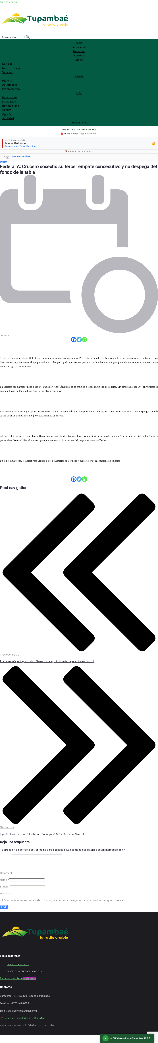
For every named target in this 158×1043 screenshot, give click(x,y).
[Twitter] (79, 339)
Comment (6, 873)
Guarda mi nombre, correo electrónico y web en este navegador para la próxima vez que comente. (64, 900)
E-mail (5, 886)
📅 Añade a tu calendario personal (79, 151)
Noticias (3, 162)
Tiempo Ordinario (15, 143)
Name (4, 879)
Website (5, 893)
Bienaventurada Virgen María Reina (21, 146)
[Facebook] (73, 339)
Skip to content (9, 2)
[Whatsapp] (84, 339)
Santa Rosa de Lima (20, 156)
